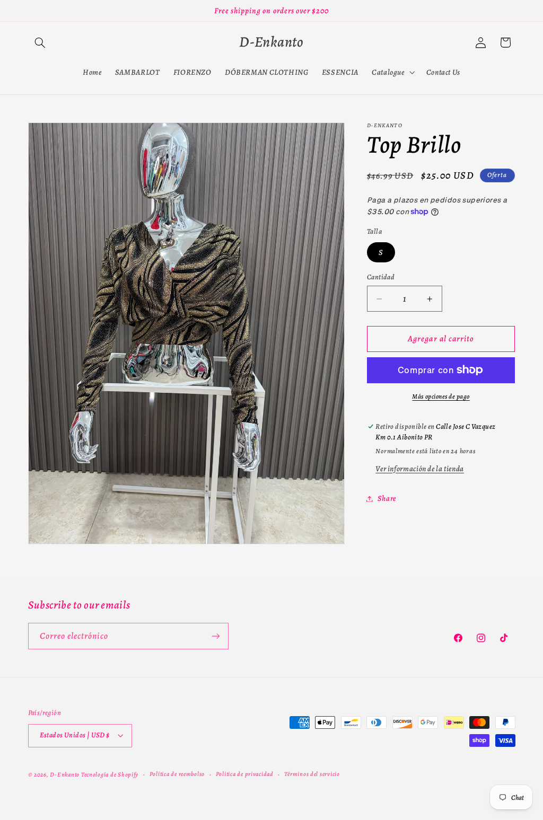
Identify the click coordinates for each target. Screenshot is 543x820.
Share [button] (387, 498)
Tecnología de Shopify (109, 774)
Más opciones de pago (441, 396)
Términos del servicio (311, 774)
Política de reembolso (177, 774)
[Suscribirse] (215, 636)
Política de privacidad (245, 774)
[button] (40, 42)
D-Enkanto (65, 774)
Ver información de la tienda (419, 468)
